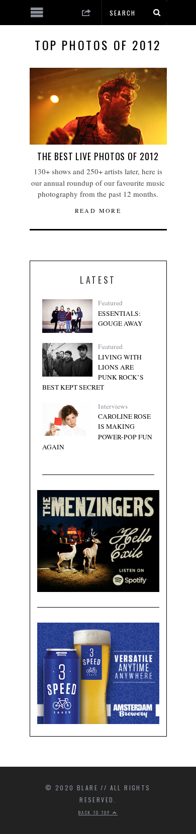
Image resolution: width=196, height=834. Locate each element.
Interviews (113, 406)
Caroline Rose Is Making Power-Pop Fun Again (97, 431)
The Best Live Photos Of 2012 (97, 156)
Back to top (95, 812)
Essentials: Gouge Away (120, 318)
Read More (98, 210)
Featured (110, 302)
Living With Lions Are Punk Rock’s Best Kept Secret (93, 372)
